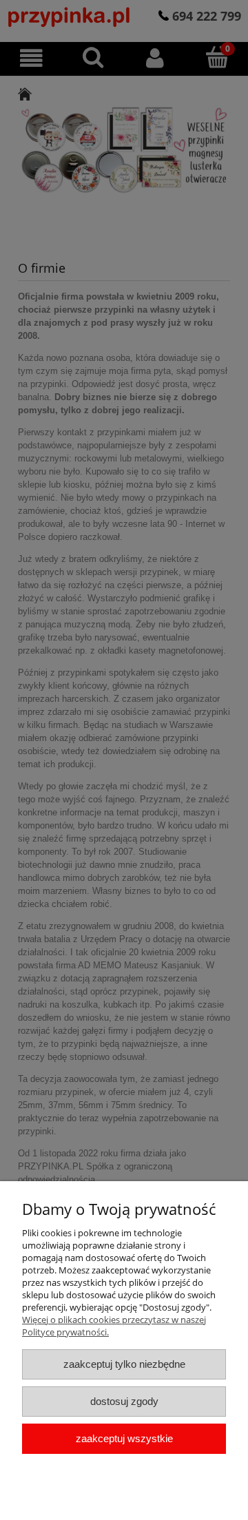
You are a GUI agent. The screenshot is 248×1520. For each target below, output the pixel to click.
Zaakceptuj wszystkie (124, 1438)
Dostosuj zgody (124, 1401)
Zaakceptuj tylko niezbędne (124, 1364)
